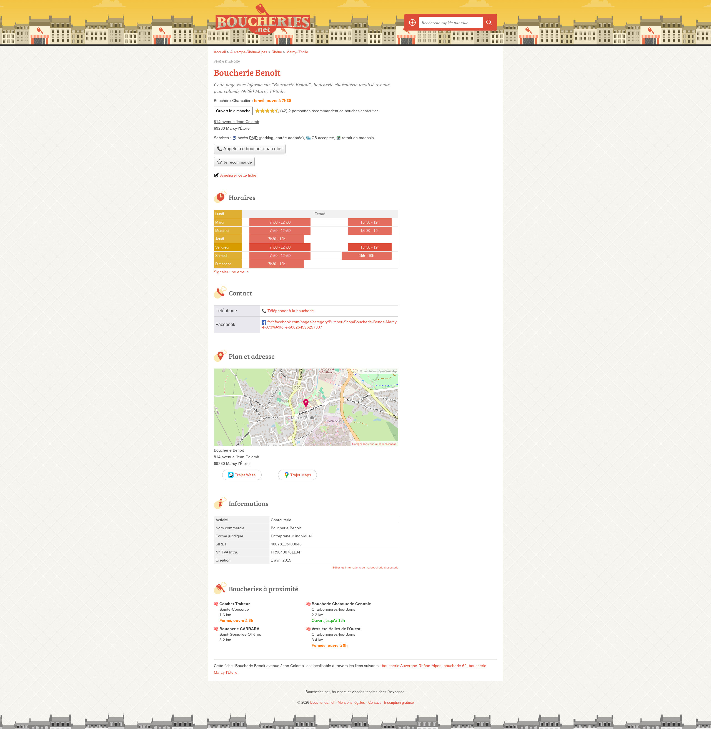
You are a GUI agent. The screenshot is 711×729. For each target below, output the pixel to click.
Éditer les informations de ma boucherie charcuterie (365, 567)
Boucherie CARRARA (239, 629)
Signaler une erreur (231, 272)
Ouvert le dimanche (233, 111)
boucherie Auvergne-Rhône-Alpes (411, 665)
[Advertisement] (450, 98)
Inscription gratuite (399, 702)
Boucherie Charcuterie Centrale (341, 604)
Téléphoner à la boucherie (290, 311)
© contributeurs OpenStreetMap (378, 371)
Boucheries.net (275, 22)
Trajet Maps (300, 475)
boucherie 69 (455, 665)
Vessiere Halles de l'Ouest (336, 629)
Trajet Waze (245, 475)
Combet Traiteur (234, 604)
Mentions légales (351, 702)
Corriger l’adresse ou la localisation (374, 443)
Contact (374, 702)
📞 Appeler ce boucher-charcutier (250, 148)
